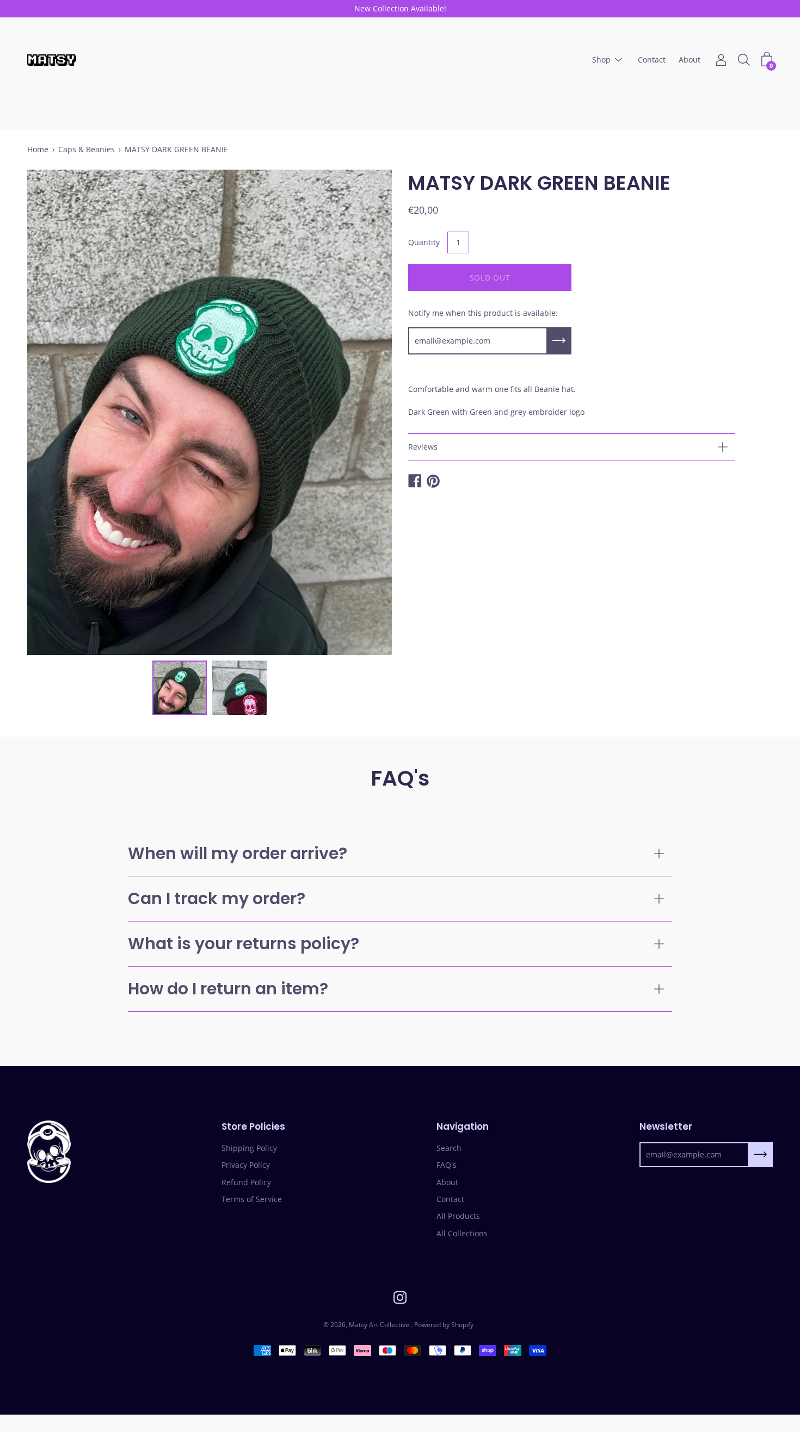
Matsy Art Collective (380, 1324)
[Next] (365, 412)
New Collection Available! (400, 8)
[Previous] (54, 412)
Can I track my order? (216, 898)
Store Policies (253, 1126)
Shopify (462, 1324)
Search (448, 1148)
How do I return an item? (228, 988)
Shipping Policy (249, 1148)
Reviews (423, 446)
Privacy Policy (245, 1165)
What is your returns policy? (243, 943)
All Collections (462, 1233)
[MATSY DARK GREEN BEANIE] (179, 688)
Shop (601, 60)
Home (37, 149)
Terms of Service (251, 1199)
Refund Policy (246, 1182)
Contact (652, 60)
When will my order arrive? (237, 853)
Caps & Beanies (86, 149)
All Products (458, 1216)
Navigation (462, 1126)
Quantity (424, 242)
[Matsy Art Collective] (51, 60)
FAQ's (446, 1165)
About (689, 60)
